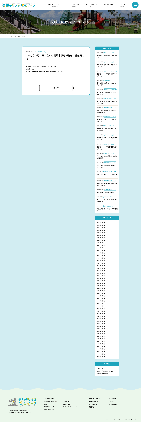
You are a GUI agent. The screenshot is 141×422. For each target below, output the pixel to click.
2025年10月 (101, 248)
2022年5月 (101, 351)
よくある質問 (108, 4)
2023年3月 (101, 326)
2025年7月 (101, 255)
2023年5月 (101, 321)
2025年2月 (101, 268)
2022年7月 (101, 346)
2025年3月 (101, 265)
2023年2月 (101, 329)
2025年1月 (101, 270)
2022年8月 (101, 344)
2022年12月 (101, 334)
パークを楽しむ (91, 4)
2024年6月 (101, 288)
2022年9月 (101, 341)
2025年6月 (101, 258)
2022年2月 (101, 354)
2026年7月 (101, 225)
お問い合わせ (113, 404)
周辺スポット (93, 407)
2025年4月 (101, 263)
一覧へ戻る (56, 88)
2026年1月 (101, 240)
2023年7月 (101, 316)
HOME (11, 36)
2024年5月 (101, 291)
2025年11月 (101, 245)
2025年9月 (101, 250)
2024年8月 (101, 283)
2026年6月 (101, 227)
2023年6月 (101, 318)
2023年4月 (101, 323)
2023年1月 (101, 331)
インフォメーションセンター (71, 407)
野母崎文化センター (49, 407)
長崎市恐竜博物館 (49, 401)
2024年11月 (101, 275)
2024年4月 (101, 293)
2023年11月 (101, 306)
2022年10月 (101, 339)
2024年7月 (101, 286)
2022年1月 (101, 356)
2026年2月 (101, 238)
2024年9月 (101, 281)
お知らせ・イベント (55, 4)
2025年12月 (101, 243)
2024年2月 (101, 298)
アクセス (122, 4)
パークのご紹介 (74, 4)
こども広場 (66, 401)
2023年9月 (101, 311)
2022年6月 (101, 349)
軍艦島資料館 (66, 404)
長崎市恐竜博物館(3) (102, 373)
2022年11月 (101, 336)
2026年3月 (101, 235)
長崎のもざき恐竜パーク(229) (105, 371)
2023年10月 (101, 308)
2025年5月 (101, 260)
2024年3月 (101, 296)
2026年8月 (101, 222)
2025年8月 (101, 253)
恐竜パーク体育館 (49, 409)
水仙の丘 (46, 404)
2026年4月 (101, 233)
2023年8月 (101, 313)
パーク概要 (112, 399)
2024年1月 (101, 301)
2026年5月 (101, 230)
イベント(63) (100, 368)
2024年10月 (101, 278)
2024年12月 (101, 273)
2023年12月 (101, 303)
